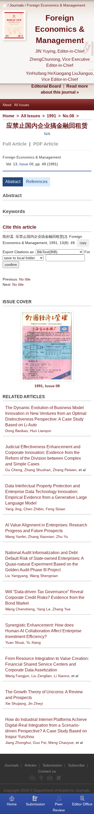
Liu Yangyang (16, 576)
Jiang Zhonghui (18, 742)
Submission (52, 765)
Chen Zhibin (34, 509)
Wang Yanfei (15, 536)
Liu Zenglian (41, 676)
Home (8, 116)
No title (25, 279)
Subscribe (76, 765)
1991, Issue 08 (47, 386)
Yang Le (43, 609)
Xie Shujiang (15, 703)
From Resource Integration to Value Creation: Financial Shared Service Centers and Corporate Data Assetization (47, 664)
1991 (51, 116)
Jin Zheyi (35, 703)
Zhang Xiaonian (41, 536)
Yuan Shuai (14, 642)
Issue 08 (26, 164)
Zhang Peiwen (65, 470)
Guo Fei (39, 742)
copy (83, 243)
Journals (17, 5)
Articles (31, 765)
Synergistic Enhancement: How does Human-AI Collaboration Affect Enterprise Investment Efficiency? (43, 631)
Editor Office (82, 804)
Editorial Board (46, 86)
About (7, 105)
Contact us (47, 771)
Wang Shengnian (44, 576)
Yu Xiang (33, 642)
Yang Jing (13, 509)
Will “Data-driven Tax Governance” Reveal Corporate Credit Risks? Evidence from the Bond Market (44, 597)
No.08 (68, 116)
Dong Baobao (16, 431)
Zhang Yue (61, 609)
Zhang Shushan (37, 470)
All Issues (21, 105)
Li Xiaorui (61, 676)
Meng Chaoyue (61, 742)
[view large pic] (47, 346)
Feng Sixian (55, 509)
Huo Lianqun (40, 431)
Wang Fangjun (17, 676)
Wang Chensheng (20, 609)
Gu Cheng (13, 470)
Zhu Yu (62, 536)
